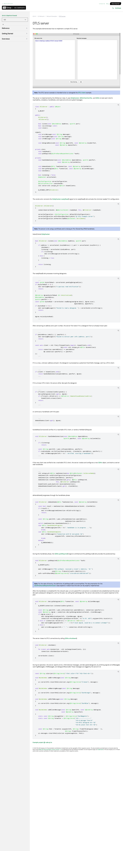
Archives (118, 8)
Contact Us (102, 4)
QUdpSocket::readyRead (60, 199)
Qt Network (41, 16)
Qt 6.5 (34, 16)
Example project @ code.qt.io (42, 742)
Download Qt (115, 3)
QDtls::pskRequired (61, 554)
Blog (107, 4)
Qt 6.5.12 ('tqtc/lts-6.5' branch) (9, 15)
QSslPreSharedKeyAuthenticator (45, 585)
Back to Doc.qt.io (8, 3)
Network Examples (52, 16)
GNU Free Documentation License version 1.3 (50, 749)
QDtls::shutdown (70, 638)
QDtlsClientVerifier (86, 98)
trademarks (100, 749)
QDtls (98, 98)
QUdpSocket (75, 98)
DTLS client (82, 92)
